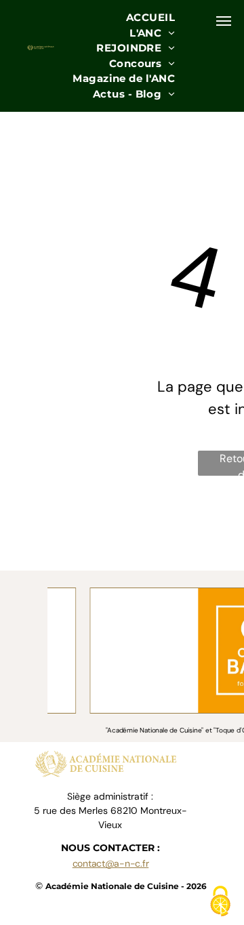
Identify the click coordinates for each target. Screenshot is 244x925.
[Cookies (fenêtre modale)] (220, 902)
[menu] (223, 21)
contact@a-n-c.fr (111, 863)
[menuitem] (150, 18)
